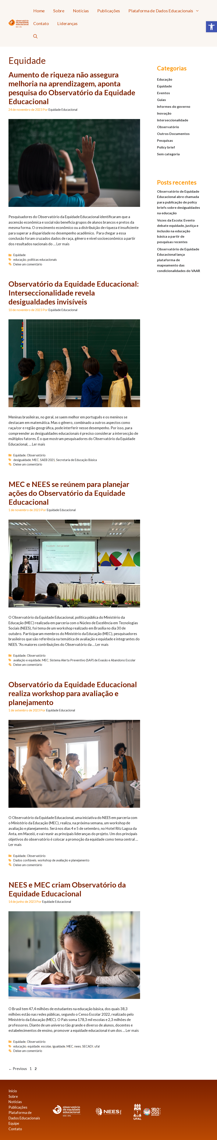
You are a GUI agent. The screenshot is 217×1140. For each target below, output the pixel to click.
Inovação (164, 113)
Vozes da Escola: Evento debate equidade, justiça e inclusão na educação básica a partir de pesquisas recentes (177, 231)
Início (12, 1091)
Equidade (19, 255)
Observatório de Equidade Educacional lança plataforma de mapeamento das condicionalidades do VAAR (178, 260)
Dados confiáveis (24, 860)
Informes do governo (173, 106)
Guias (161, 100)
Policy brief (166, 147)
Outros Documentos (173, 134)
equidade (34, 1046)
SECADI (87, 1046)
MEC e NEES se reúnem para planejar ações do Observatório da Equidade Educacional (68, 493)
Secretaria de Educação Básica (76, 460)
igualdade (59, 1046)
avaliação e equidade (27, 660)
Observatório (36, 455)
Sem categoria (168, 154)
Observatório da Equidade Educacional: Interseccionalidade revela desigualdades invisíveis (73, 292)
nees (77, 1046)
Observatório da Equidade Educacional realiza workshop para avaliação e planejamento (72, 693)
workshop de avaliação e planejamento (63, 860)
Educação (164, 79)
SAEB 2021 (47, 460)
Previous (17, 1068)
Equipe (13, 1123)
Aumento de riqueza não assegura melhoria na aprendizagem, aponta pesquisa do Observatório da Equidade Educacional (71, 88)
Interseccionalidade (172, 120)
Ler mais (63, 244)
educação (19, 259)
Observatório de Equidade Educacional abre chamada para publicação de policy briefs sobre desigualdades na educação (178, 202)
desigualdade (22, 460)
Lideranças (67, 23)
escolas (46, 1046)
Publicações (108, 10)
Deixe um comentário (27, 264)
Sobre (58, 10)
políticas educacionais (42, 259)
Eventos (163, 93)
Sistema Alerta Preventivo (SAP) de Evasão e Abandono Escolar (93, 660)
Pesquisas (165, 140)
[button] (211, 26)
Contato (41, 23)
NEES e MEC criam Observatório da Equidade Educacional (67, 889)
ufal (97, 1046)
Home (39, 10)
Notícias (81, 10)
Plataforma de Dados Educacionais (160, 10)
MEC (35, 460)
